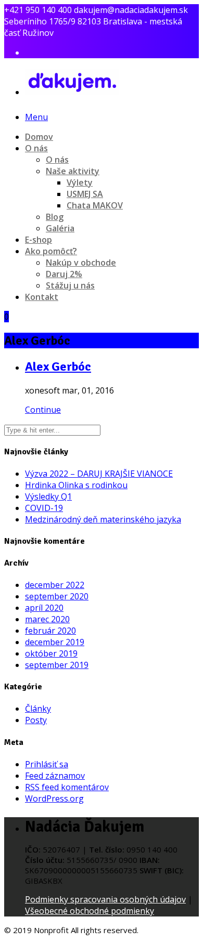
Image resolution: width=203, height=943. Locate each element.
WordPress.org (54, 798)
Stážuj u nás (70, 285)
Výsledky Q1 (48, 496)
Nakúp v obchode (81, 262)
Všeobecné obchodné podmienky (89, 910)
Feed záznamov (55, 775)
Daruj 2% (64, 274)
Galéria (60, 228)
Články (38, 708)
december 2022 (54, 585)
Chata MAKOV (95, 205)
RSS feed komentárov (67, 787)
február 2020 (50, 630)
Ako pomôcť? (51, 251)
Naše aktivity (72, 171)
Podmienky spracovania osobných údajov (105, 899)
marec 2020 (47, 619)
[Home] (72, 90)
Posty (36, 720)
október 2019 (51, 653)
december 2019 (54, 642)
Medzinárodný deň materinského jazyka (103, 519)
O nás (36, 148)
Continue (43, 409)
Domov (39, 136)
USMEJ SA (85, 194)
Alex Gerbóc (58, 366)
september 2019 (56, 665)
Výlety (80, 182)
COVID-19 (44, 508)
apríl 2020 (44, 607)
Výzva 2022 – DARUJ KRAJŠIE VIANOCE (99, 473)
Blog (55, 216)
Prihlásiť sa (46, 764)
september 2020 (56, 596)
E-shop (38, 239)
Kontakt (41, 297)
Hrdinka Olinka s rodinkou (76, 485)
